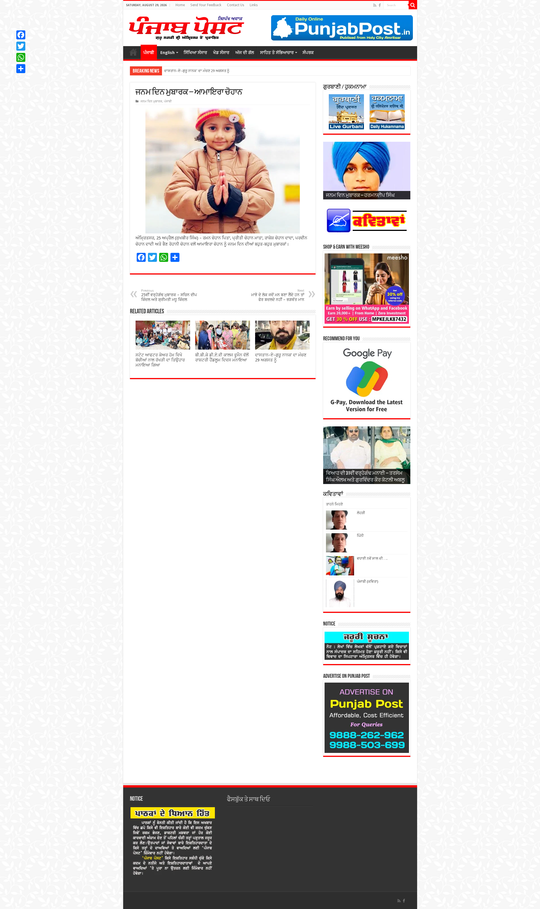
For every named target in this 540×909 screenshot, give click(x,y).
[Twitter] (20, 46)
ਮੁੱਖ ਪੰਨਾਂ (133, 52)
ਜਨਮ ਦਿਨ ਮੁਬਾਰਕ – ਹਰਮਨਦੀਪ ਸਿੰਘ (360, 195)
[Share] (20, 68)
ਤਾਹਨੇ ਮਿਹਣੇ (334, 504)
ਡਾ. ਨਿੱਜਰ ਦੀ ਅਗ (176, 71)
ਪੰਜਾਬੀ (148, 52)
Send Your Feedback (205, 5)
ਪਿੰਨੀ (360, 536)
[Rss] (375, 5)
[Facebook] (379, 5)
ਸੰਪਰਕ (308, 52)
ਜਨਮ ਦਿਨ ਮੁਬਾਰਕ (151, 101)
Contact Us (235, 5)
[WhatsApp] (20, 57)
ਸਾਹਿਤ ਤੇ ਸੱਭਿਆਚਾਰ (277, 52)
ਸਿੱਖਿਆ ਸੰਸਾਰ (195, 52)
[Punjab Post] (186, 26)
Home (180, 5)
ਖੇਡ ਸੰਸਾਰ (221, 52)
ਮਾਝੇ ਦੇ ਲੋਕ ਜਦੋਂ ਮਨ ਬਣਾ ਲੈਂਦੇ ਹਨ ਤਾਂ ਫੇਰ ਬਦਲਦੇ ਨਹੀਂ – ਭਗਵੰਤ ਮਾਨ (277, 295)
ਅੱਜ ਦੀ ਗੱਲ (244, 52)
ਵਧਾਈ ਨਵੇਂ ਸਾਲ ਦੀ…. (372, 558)
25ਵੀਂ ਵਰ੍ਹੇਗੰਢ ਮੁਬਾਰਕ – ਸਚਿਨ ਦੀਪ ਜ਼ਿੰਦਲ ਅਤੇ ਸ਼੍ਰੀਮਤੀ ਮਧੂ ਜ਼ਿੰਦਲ (169, 295)
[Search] (413, 5)
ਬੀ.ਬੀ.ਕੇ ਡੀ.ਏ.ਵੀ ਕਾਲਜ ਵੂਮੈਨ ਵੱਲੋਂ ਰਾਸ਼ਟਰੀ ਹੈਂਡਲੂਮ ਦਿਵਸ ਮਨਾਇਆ (222, 357)
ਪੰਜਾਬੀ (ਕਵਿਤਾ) (367, 581)
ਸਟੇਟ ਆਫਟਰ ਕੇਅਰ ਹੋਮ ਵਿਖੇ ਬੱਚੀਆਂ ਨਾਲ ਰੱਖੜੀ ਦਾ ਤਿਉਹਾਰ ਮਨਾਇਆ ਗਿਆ (160, 360)
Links (254, 5)
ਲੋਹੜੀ (361, 513)
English (167, 52)
